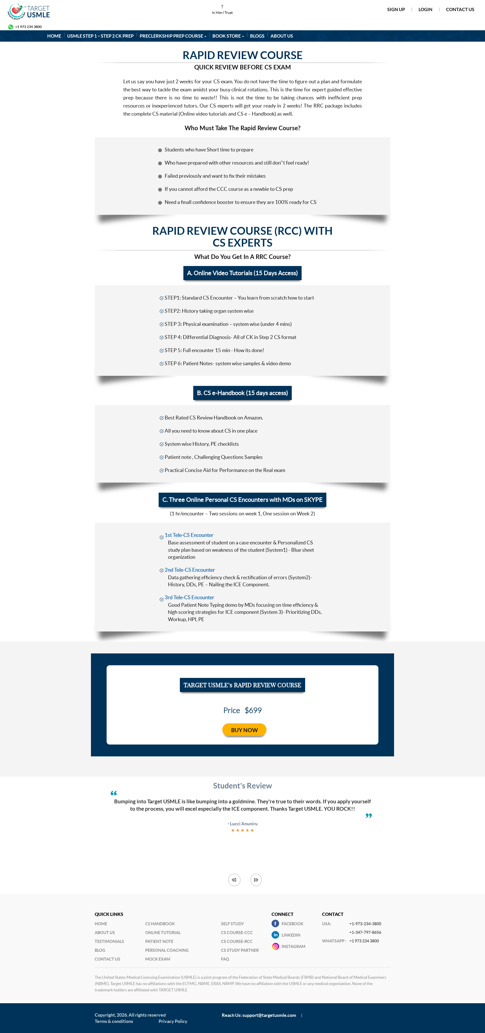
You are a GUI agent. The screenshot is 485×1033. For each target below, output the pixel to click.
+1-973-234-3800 (365, 923)
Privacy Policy (173, 1021)
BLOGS (257, 36)
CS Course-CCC (237, 932)
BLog (100, 950)
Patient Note (159, 941)
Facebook (292, 923)
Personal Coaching (167, 950)
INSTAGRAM (293, 946)
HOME (54, 36)
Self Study (232, 923)
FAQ (225, 959)
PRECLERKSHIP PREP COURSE (172, 36)
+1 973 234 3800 (28, 27)
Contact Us (460, 9)
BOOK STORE (226, 36)
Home (101, 923)
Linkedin (291, 935)
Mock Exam (157, 959)
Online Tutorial (163, 932)
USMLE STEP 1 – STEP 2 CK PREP (100, 36)
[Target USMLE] (81, 11)
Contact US (107, 959)
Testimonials (109, 941)
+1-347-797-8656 (365, 932)
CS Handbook (160, 923)
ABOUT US (282, 36)
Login (425, 9)
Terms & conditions (114, 1021)
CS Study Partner (240, 950)
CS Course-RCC (237, 941)
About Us (105, 932)
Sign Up (396, 9)
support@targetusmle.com (269, 1015)
